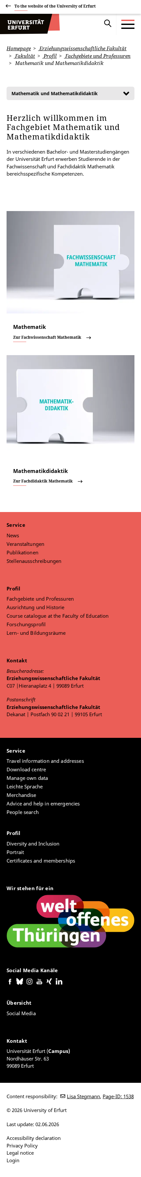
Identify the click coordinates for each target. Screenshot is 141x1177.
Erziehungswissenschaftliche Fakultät (82, 48)
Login (13, 1160)
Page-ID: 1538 (118, 1096)
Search (108, 24)
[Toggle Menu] (127, 24)
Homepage (19, 48)
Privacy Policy (22, 1145)
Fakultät (24, 56)
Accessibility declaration (34, 1138)
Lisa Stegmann (83, 1096)
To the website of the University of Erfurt (55, 6)
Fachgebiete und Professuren (97, 56)
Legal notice (20, 1152)
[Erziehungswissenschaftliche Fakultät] (30, 24)
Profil (49, 56)
